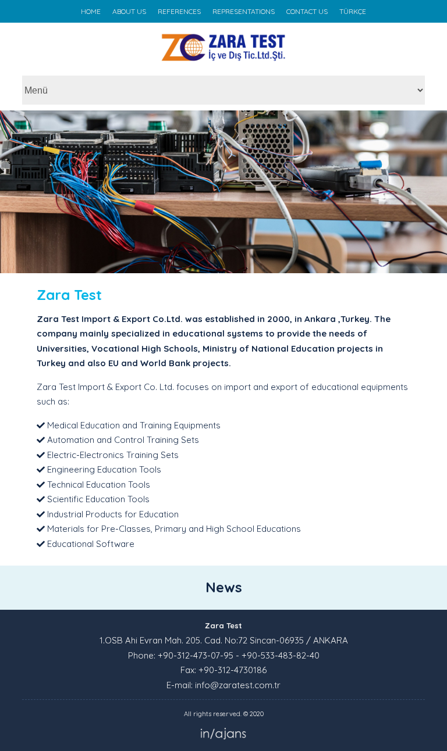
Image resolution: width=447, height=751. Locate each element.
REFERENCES (179, 11)
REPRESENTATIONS (243, 11)
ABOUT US (129, 11)
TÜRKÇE (352, 11)
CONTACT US (307, 11)
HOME (91, 11)
